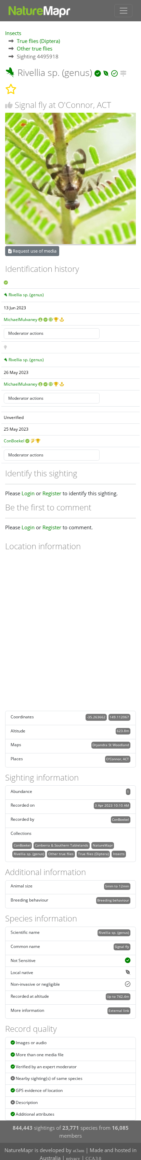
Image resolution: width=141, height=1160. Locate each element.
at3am (78, 1150)
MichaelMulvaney (20, 319)
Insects (13, 33)
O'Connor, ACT (117, 758)
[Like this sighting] (9, 105)
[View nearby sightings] (123, 72)
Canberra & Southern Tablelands (61, 845)
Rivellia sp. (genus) (26, 295)
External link (118, 1010)
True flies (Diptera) (38, 40)
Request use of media (34, 251)
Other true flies (34, 48)
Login (28, 493)
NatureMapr (103, 845)
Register (51, 493)
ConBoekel (14, 441)
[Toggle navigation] (123, 10)
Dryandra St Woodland (110, 744)
